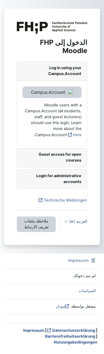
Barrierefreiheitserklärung (70, 336)
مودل (60, 306)
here (77, 134)
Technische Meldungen (65, 200)
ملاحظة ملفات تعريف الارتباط (36, 224)
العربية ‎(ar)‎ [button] (77, 221)
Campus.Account (49, 92)
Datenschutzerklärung (73, 330)
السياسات (87, 290)
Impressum (78, 260)
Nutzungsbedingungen (75, 342)
